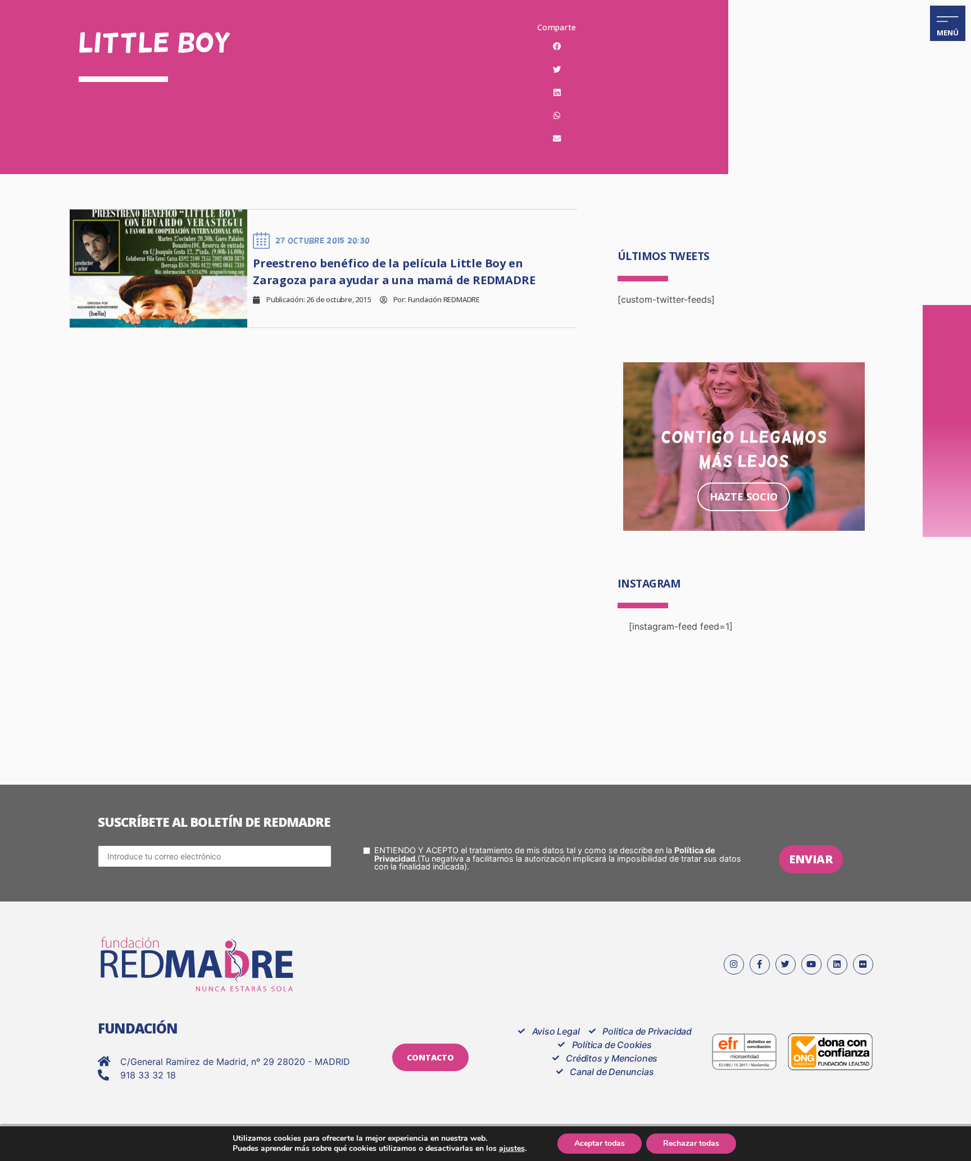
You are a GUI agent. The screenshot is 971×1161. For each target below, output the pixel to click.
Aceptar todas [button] (599, 1143)
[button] (557, 47)
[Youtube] (811, 964)
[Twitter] (785, 964)
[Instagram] (734, 964)
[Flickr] (863, 964)
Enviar (811, 859)
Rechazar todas (691, 1143)
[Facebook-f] (760, 964)
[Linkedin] (837, 964)
